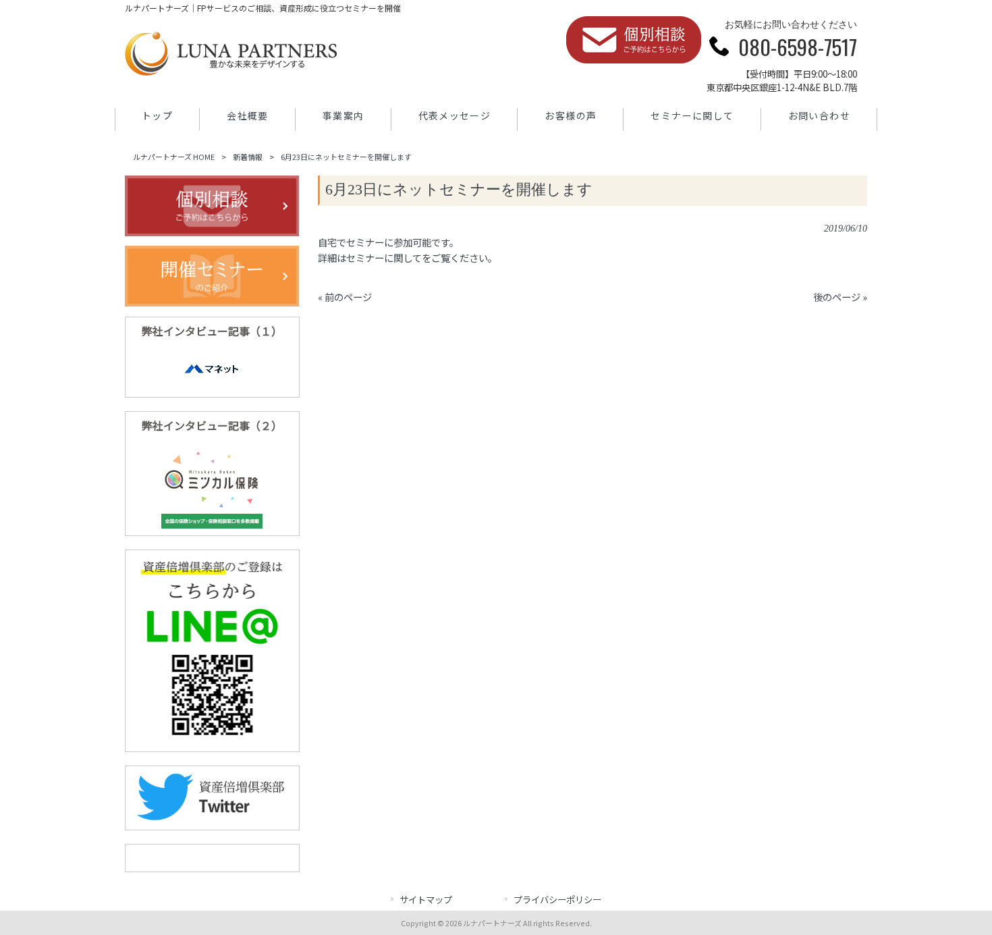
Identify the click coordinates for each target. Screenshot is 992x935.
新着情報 (248, 156)
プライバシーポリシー (557, 899)
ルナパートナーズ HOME (174, 156)
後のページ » (840, 297)
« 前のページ (345, 297)
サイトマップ (425, 899)
